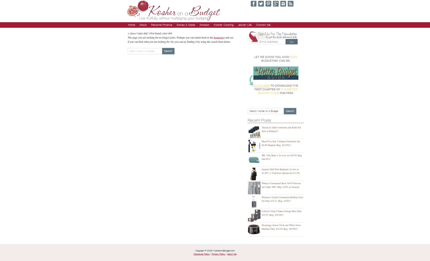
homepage (219, 37)
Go (292, 42)
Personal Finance (161, 25)
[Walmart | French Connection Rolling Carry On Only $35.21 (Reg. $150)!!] (255, 201)
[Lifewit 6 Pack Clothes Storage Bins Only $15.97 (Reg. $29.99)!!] (255, 215)
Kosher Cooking (224, 25)
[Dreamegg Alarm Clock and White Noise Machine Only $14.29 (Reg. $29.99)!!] (255, 229)
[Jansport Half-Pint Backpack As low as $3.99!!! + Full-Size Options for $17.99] (255, 173)
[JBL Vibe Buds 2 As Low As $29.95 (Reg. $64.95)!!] (255, 160)
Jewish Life (245, 25)
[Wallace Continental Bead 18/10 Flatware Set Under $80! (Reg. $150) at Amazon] (255, 187)
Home (131, 25)
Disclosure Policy (202, 254)
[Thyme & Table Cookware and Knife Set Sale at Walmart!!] (255, 132)
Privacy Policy (218, 254)
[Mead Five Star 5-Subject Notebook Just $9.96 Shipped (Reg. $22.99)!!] (255, 146)
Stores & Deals (186, 25)
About (143, 25)
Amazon (204, 25)
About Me (231, 254)
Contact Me (263, 25)
